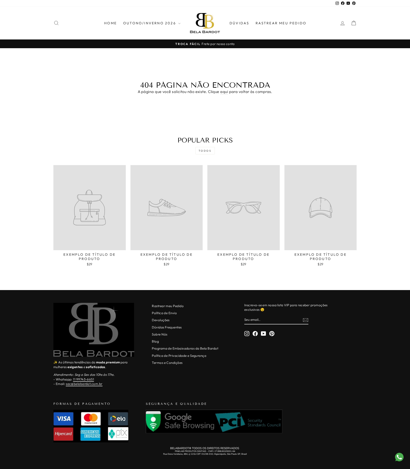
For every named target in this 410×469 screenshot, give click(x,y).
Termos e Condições (167, 363)
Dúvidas (239, 23)
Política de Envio (164, 313)
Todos (205, 150)
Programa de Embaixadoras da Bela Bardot (185, 348)
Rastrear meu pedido (281, 23)
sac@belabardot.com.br (84, 384)
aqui (224, 91)
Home (110, 23)
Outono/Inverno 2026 (150, 23)
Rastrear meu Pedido (168, 306)
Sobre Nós (159, 334)
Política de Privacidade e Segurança (179, 356)
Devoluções (161, 320)
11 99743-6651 (83, 379)
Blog (155, 341)
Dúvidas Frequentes (167, 327)
